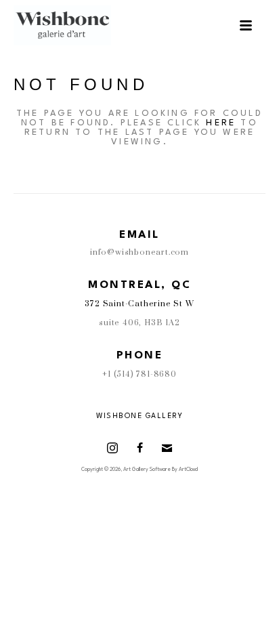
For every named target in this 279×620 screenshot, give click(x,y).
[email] (166, 448)
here (221, 123)
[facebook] (139, 448)
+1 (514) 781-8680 (139, 374)
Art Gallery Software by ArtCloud (160, 469)
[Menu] (246, 25)
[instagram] (112, 448)
